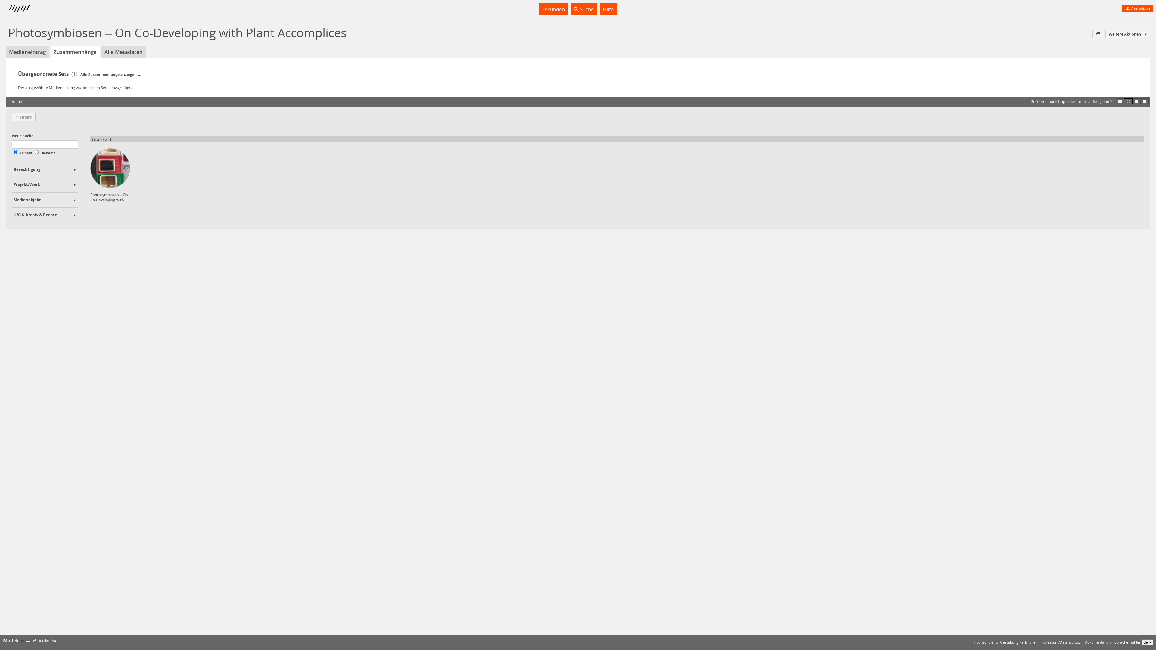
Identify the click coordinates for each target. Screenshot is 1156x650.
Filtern (26, 117)
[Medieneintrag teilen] (1098, 34)
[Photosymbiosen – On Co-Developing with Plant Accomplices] (110, 168)
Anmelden (1140, 8)
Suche (586, 9)
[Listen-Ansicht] (1136, 101)
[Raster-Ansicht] (1128, 101)
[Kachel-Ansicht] (1120, 101)
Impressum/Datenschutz (1060, 642)
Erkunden (553, 9)
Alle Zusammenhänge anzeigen (108, 74)
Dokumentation (1098, 642)
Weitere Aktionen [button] (1125, 34)
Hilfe (608, 9)
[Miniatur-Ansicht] (1144, 101)
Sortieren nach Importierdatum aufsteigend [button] (1070, 101)
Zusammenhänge (75, 51)
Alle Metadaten (123, 51)
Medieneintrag (27, 51)
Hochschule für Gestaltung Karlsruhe (1005, 642)
